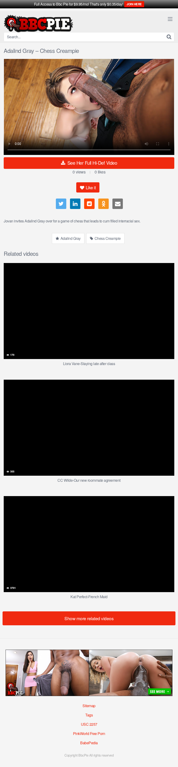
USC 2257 (89, 724)
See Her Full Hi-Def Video (91, 162)
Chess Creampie (107, 238)
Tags (89, 715)
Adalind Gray (70, 238)
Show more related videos (89, 618)
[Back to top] (170, 756)
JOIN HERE (134, 4)
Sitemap (89, 705)
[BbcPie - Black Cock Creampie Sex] (38, 23)
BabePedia (89, 742)
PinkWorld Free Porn (89, 733)
